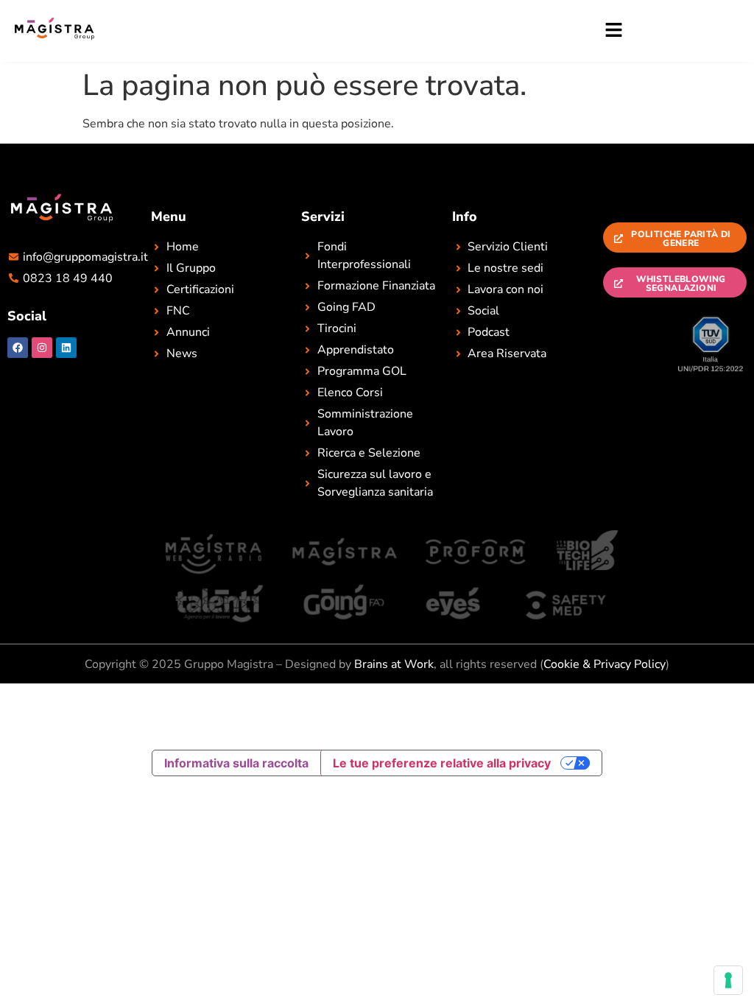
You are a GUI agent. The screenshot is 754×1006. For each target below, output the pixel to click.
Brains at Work (394, 664)
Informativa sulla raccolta (236, 763)
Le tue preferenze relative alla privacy (442, 763)
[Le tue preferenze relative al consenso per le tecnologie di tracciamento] (728, 980)
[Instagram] (42, 347)
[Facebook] (17, 347)
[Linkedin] (66, 347)
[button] (374, 31)
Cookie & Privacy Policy (604, 664)
